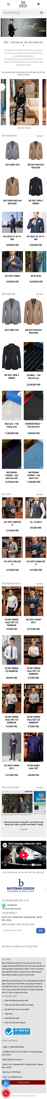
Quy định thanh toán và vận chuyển (17, 1009)
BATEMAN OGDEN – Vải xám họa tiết (11, 475)
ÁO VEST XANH (12, 276)
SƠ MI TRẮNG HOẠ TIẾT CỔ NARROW (11, 622)
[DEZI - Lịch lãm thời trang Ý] (23, 4)
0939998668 (12, 905)
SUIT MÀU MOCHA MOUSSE (12, 202)
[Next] (42, 28)
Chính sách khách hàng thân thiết (16, 1000)
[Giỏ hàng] (38, 4)
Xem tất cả (40, 136)
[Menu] (9, 4)
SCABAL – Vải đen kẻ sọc (33, 376)
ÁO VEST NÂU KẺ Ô (12, 563)
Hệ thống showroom (23, 1082)
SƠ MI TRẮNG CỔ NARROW (11, 669)
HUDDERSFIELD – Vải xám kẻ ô (33, 425)
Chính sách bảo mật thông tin (15, 1022)
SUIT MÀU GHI (12, 164)
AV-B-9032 (36, 276)
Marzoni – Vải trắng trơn (11, 425)
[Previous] (5, 28)
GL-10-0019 (36, 522)
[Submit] (41, 12)
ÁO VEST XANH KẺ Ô (36, 563)
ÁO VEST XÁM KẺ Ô (12, 523)
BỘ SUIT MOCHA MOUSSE (36, 166)
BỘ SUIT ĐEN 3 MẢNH (36, 202)
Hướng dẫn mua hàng (12, 1018)
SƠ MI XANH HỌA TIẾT (33, 767)
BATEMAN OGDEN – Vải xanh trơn (33, 475)
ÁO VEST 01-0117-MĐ (36, 238)
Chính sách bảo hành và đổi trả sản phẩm (19, 1005)
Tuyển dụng (9, 1014)
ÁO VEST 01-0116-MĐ (12, 238)
